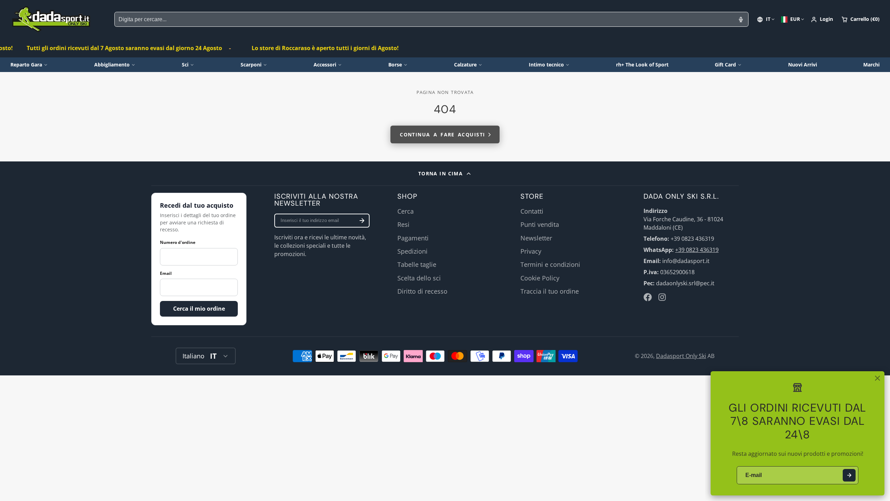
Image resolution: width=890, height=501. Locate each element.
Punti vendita (539, 224)
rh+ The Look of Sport (642, 64)
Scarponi (251, 64)
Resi (403, 224)
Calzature (465, 64)
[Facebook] (648, 297)
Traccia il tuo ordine (549, 291)
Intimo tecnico (546, 64)
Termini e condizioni (550, 264)
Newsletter (536, 238)
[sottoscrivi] (362, 221)
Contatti (531, 211)
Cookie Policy (539, 278)
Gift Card (725, 64)
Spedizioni (412, 251)
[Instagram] (662, 297)
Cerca (405, 211)
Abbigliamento (112, 64)
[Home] (51, 19)
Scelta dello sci (419, 278)
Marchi (871, 64)
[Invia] (849, 475)
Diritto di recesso (422, 291)
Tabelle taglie (416, 264)
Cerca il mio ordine (199, 308)
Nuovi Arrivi (802, 64)
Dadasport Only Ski (681, 356)
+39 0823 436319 (697, 250)
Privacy (530, 251)
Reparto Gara (26, 64)
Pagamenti (413, 238)
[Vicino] (877, 378)
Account (822, 19)
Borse (395, 64)
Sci (185, 64)
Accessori (325, 64)
